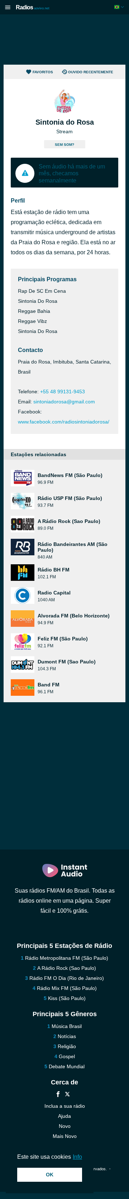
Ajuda (64, 1116)
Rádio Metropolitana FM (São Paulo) (66, 958)
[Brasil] (119, 7)
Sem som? (64, 145)
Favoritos (43, 72)
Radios (32, 7)
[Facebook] (58, 1095)
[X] (67, 1095)
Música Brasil (67, 1026)
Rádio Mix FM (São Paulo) (67, 988)
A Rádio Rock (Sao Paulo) (66, 968)
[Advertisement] (64, 39)
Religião (67, 1046)
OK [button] (49, 1174)
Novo (65, 1126)
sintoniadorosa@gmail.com (64, 401)
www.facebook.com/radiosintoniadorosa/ (63, 422)
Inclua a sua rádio (64, 1106)
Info (77, 1157)
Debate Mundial (67, 1066)
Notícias (67, 1036)
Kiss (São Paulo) (67, 998)
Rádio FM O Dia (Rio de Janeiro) (66, 978)
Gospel (67, 1056)
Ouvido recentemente (90, 72)
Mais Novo (65, 1136)
